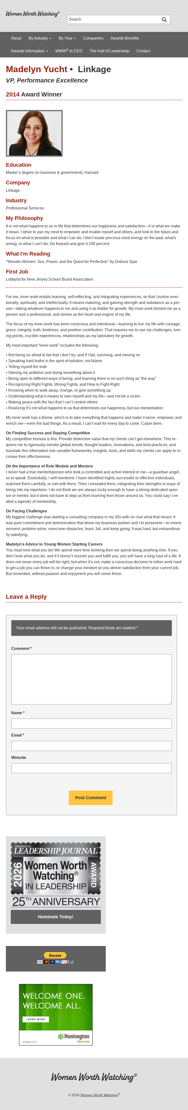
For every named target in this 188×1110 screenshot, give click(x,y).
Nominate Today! (55, 916)
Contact (143, 51)
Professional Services (25, 208)
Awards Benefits (125, 38)
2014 (13, 94)
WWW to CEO (68, 50)
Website (18, 757)
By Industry (39, 38)
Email (17, 735)
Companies (93, 38)
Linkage (94, 69)
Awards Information (28, 51)
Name (17, 713)
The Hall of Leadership (109, 51)
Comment (21, 648)
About (16, 38)
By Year (66, 38)
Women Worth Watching (99, 1095)
